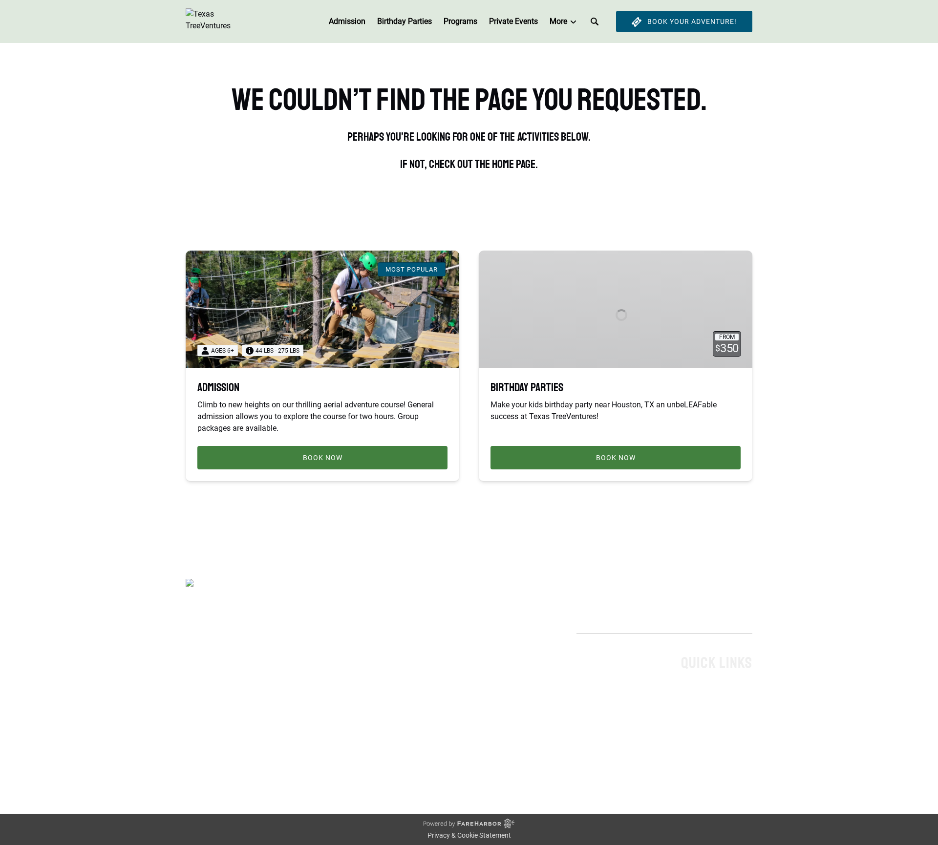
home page (513, 164)
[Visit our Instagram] (235, 765)
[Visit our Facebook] (195, 765)
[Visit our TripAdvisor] (258, 765)
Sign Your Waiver (723, 737)
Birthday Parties (404, 21)
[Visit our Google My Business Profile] (215, 765)
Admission (347, 21)
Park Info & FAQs (723, 725)
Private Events (513, 21)
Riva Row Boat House (715, 749)
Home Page (732, 690)
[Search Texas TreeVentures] (594, 21)
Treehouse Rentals (720, 713)
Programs (460, 21)
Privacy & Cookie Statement (469, 835)
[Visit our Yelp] (280, 765)
